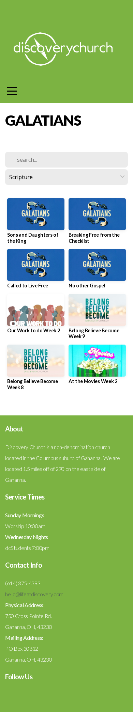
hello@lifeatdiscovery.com (34, 594)
